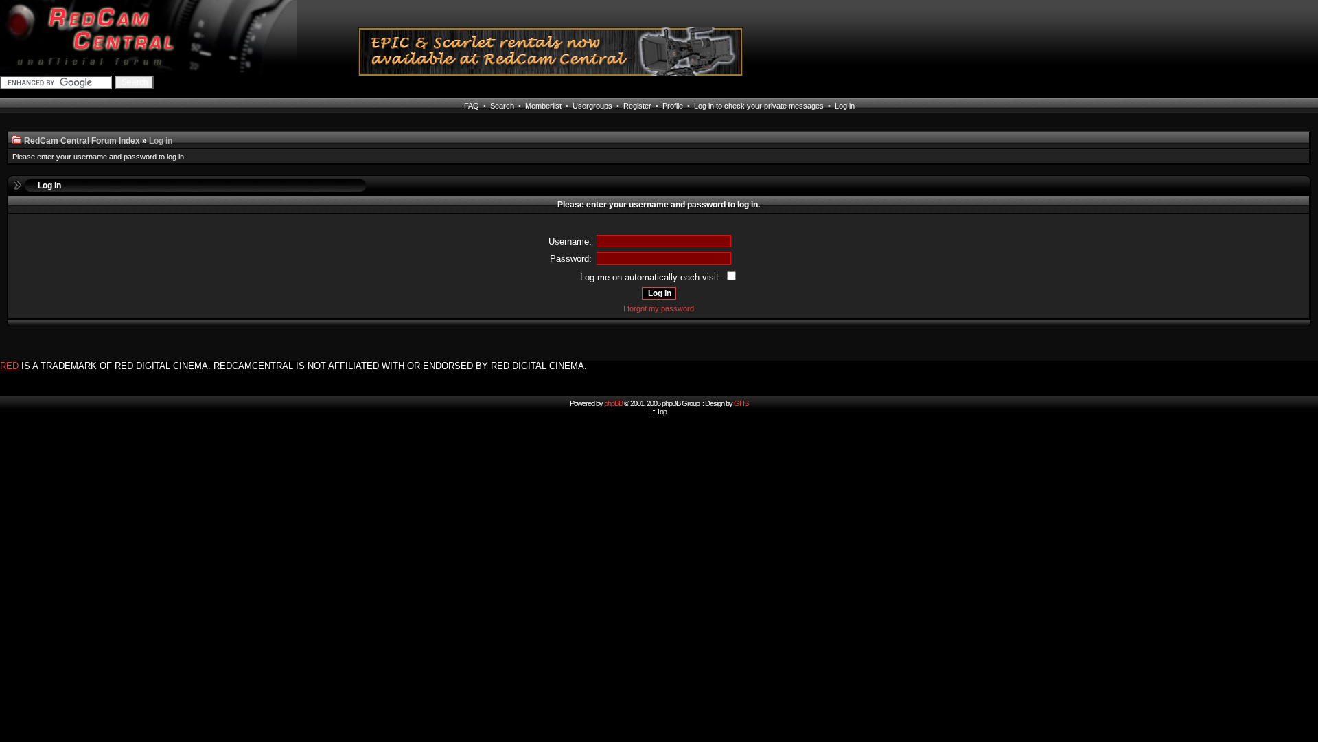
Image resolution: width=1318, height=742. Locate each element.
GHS (741, 403)
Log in (845, 106)
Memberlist (543, 106)
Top (661, 411)
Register (637, 106)
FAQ (471, 106)
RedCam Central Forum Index (82, 141)
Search (502, 106)
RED (9, 366)
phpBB (613, 403)
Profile (672, 106)
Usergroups (592, 106)
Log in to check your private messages (759, 106)
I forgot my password (658, 308)
